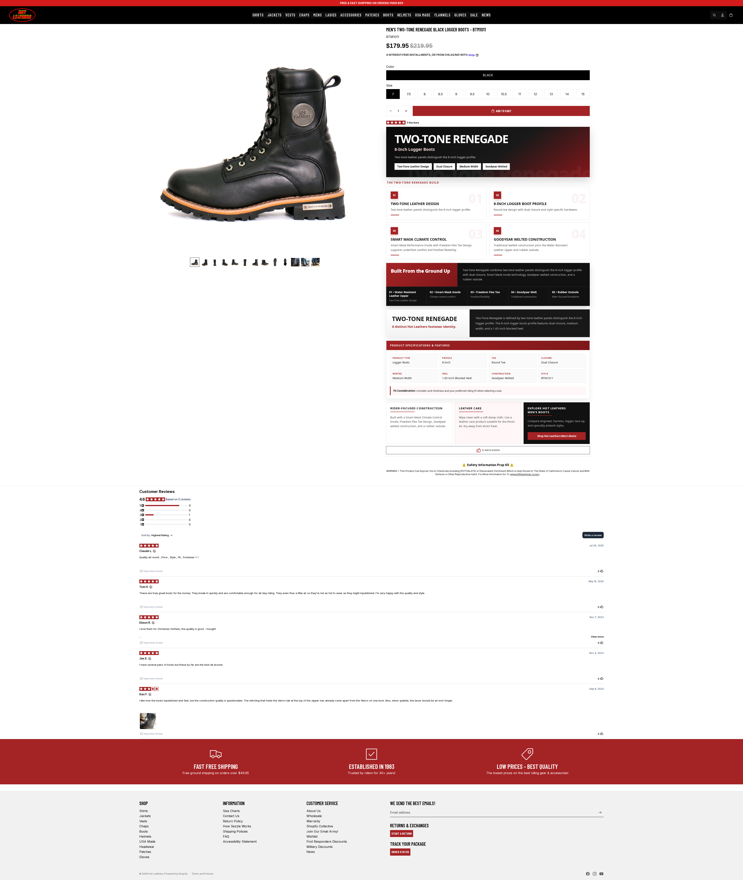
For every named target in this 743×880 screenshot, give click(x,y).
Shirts (143, 811)
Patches (145, 852)
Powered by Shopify (176, 873)
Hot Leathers (155, 873)
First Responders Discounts (326, 841)
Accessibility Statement (240, 841)
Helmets (145, 836)
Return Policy (233, 821)
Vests (143, 821)
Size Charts (231, 811)
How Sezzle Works (237, 826)
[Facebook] (587, 873)
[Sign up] (600, 812)
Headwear (146, 847)
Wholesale (314, 816)
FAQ (226, 836)
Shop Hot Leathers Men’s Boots (556, 436)
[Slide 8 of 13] (265, 262)
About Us (313, 811)
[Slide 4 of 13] (225, 262)
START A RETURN (401, 833)
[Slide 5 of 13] (235, 262)
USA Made (147, 841)
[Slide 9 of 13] (275, 262)
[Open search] (714, 15)
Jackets (145, 816)
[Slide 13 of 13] (315, 262)
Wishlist (312, 836)
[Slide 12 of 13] (305, 262)
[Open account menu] (722, 15)
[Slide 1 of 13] (194, 262)
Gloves (144, 857)
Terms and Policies (202, 873)
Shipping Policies (235, 831)
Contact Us (231, 816)
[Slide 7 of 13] (255, 262)
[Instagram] (594, 873)
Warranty (313, 821)
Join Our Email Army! (322, 831)
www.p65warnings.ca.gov (524, 474)
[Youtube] (601, 873)
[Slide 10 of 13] (285, 262)
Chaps (144, 826)
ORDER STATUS (400, 852)
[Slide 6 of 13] (245, 262)
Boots (143, 831)
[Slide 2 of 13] (204, 262)
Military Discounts (319, 847)
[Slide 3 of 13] (215, 262)
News (310, 852)
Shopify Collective (319, 826)
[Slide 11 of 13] (295, 262)
